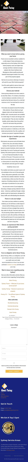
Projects (3, 394)
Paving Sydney (11, 317)
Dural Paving (12, 312)
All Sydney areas (10, 450)
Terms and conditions (18, 455)
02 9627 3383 (7, 408)
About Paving (12, 280)
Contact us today (11, 264)
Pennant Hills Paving (13, 309)
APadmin (13, 315)
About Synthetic (5, 396)
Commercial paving (13, 306)
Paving (6, 317)
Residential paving (13, 303)
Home (2, 392)
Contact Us (3, 397)
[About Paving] (8, 5)
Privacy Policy (8, 455)
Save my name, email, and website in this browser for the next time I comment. (13, 366)
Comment (14, 327)
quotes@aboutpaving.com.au (11, 410)
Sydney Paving (18, 317)
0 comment (16, 318)
